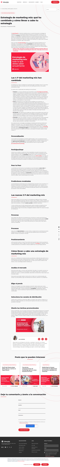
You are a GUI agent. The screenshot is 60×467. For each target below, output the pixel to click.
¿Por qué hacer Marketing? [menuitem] (23, 443)
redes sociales (39, 155)
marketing (45, 126)
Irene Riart (35, 386)
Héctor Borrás (54, 386)
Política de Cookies (21, 461)
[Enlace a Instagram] (3, 447)
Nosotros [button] (19, 2)
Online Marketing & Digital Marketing (9, 364)
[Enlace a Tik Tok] (11, 447)
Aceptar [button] (37, 464)
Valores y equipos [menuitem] (21, 447)
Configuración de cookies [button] (28, 464)
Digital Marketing (46, 364)
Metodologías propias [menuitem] (22, 445)
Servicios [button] (25, 2)
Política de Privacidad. (49, 456)
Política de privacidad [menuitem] (35, 443)
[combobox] (51, 9)
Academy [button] (37, 2)
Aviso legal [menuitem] (33, 445)
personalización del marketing (17, 143)
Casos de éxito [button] (32, 2)
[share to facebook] (58, 229)
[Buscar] (58, 9)
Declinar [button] (45, 464)
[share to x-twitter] (58, 231)
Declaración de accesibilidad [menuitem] (36, 450)
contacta (55, 2)
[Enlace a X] (9, 447)
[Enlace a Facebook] (7, 447)
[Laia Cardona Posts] (46, 339)
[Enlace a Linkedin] (5, 447)
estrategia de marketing (42, 91)
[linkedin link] (39, 339)
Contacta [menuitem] (20, 452)
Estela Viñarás (14, 386)
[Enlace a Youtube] (2, 447)
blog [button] (42, 2)
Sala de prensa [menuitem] (21, 450)
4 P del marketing (22, 42)
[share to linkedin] (58, 227)
